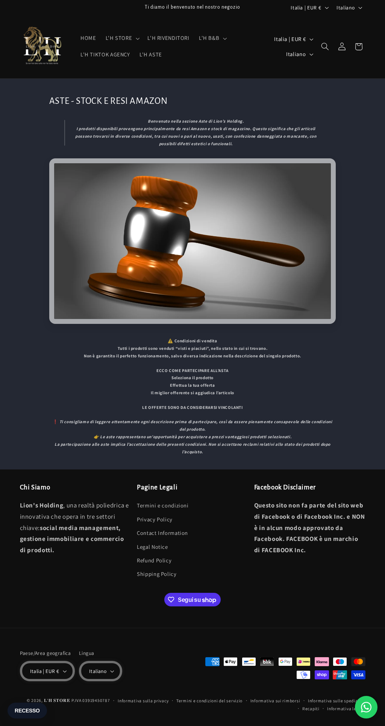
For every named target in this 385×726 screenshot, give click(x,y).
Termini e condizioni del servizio (209, 700)
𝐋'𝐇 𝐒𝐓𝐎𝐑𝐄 (57, 700)
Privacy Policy (155, 519)
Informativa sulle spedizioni (336, 700)
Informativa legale (346, 708)
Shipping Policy (156, 573)
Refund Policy (154, 560)
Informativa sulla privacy (143, 700)
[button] (122, 38)
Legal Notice (152, 546)
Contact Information (162, 532)
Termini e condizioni (163, 505)
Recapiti (311, 708)
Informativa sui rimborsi (275, 700)
